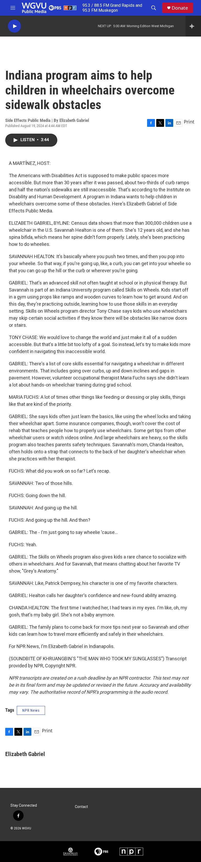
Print (189, 121)
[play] (14, 26)
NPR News (31, 710)
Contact (81, 807)
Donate (180, 8)
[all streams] (193, 26)
